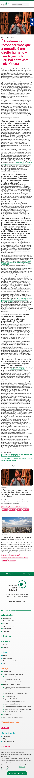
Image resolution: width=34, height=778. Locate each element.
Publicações (6, 736)
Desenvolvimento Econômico (13, 682)
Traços (5, 663)
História (5, 623)
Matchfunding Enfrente (10, 660)
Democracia (12, 507)
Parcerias (6, 631)
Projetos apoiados (10, 696)
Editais (5, 655)
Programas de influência (10, 698)
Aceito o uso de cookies (17, 773)
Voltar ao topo (27, 573)
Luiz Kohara (12, 509)
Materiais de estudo (9, 741)
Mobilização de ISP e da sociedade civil (16, 693)
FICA (3, 555)
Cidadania (4, 507)
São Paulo (4, 560)
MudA (17, 555)
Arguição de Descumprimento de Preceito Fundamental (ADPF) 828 (16, 262)
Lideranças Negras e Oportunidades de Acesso (18, 706)
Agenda (5, 647)
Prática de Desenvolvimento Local (13, 674)
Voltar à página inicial (11, 573)
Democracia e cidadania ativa (13, 704)
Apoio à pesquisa (10, 691)
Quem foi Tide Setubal (9, 620)
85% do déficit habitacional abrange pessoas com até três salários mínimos (16, 163)
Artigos (5, 738)
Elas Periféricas (7, 658)
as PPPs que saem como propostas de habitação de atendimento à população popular (16, 300)
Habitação (5, 509)
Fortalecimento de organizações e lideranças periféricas (17, 688)
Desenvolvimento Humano (12, 676)
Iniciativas (6, 636)
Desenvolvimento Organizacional (13, 717)
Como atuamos (7, 671)
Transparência (7, 628)
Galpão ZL (6, 644)
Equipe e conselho (8, 626)
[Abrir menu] (31, 4)
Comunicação (7, 714)
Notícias (5, 727)
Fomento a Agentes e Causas (11, 684)
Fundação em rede (10, 722)
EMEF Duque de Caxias (18, 369)
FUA (7, 555)
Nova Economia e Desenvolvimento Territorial (18, 709)
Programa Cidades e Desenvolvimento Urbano (14, 557)
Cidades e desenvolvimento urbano (15, 701)
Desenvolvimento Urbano (12, 679)
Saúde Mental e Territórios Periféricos (15, 711)
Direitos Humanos (22, 507)
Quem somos (7, 618)
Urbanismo (26, 509)
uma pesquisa (21, 367)
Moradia (19, 509)
